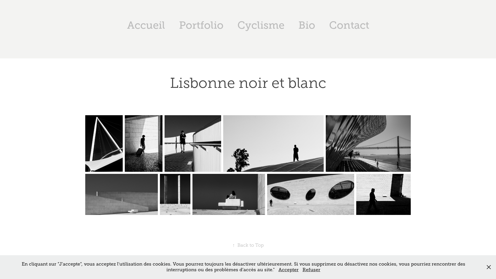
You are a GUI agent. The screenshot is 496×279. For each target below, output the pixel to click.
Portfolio (201, 25)
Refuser (311, 269)
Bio (306, 25)
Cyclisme (260, 25)
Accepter (288, 269)
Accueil (146, 25)
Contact (349, 25)
